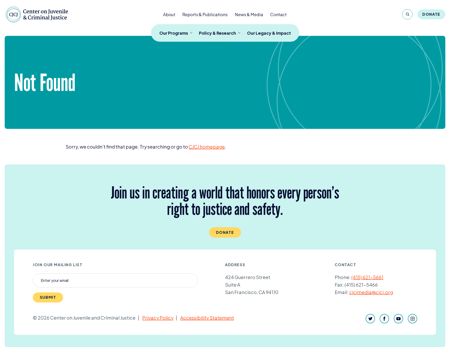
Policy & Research (217, 33)
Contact (278, 14)
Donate (431, 14)
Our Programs (173, 33)
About (169, 14)
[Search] (407, 14)
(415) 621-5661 (367, 277)
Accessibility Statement (207, 318)
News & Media (249, 14)
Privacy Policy (157, 318)
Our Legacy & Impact (269, 33)
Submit (48, 297)
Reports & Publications (205, 14)
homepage (207, 146)
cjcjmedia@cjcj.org (371, 292)
